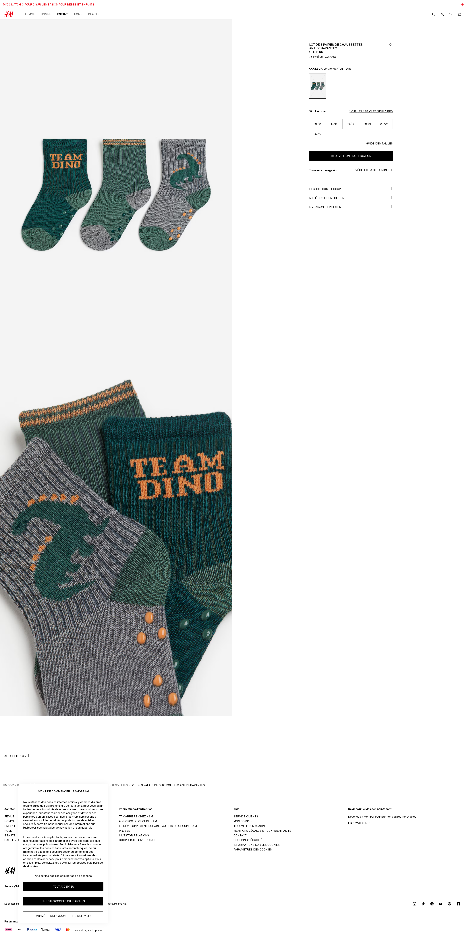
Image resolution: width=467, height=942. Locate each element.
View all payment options (88, 930)
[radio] (317, 86)
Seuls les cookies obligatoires (63, 901)
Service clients (246, 816)
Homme (46, 14)
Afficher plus (15, 756)
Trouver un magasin (249, 825)
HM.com (8, 785)
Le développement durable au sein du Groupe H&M (158, 825)
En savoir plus (359, 822)
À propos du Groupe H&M (138, 821)
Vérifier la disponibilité (374, 170)
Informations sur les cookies (257, 844)
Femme (30, 14)
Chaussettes (117, 785)
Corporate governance (137, 840)
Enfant (62, 14)
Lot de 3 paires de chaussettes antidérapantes (168, 785)
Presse (124, 830)
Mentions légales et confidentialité (262, 830)
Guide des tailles (379, 143)
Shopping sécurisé (248, 840)
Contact (240, 835)
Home (78, 14)
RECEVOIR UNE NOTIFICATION (351, 155)
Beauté (93, 14)
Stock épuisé (317, 111)
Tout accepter (63, 886)
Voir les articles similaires (371, 111)
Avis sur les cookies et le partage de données (63, 875)
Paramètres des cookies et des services (63, 915)
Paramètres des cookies (253, 849)
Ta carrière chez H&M (136, 816)
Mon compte (243, 821)
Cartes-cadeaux (17, 840)
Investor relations (134, 835)
